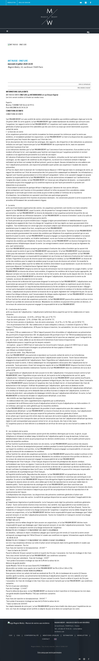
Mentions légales (51, 635)
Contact (46, 639)
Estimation (68, 635)
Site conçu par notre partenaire (50, 653)
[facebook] (90, 2)
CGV (10, 635)
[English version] (55, 639)
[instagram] (85, 2)
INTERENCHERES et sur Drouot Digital (44, 95)
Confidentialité (31, 635)
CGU (18, 635)
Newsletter (12, 2)
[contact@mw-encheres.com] (80, 2)
